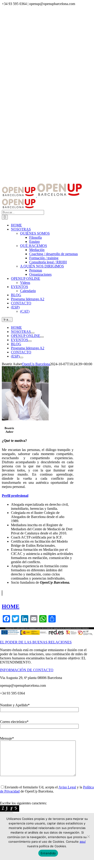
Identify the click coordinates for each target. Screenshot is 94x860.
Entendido (48, 853)
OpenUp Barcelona (36, 364)
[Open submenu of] (21, 357)
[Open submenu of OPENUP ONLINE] (42, 337)
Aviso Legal (67, 787)
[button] (15, 495)
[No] (88, 836)
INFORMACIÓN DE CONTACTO (26, 670)
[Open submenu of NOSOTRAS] (32, 333)
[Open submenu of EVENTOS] (30, 341)
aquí (83, 841)
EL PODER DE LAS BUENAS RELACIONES (36, 642)
